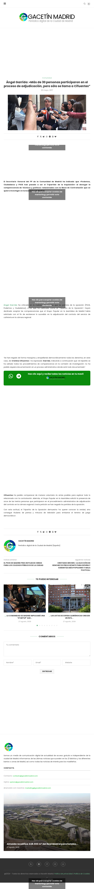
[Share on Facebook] (38, 136)
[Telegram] (39, 864)
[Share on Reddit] (44, 136)
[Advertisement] (47, 52)
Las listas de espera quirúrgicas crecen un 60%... (70, 616)
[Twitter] (31, 864)
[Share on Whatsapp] (47, 136)
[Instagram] (55, 864)
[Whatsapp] (63, 864)
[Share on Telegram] (50, 136)
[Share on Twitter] (41, 136)
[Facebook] (47, 864)
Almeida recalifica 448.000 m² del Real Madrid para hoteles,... (42, 843)
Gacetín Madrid (26, 541)
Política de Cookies (82, 873)
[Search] (84, 3)
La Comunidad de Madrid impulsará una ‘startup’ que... (25, 616)
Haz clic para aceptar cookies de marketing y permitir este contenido (47, 145)
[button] (7, 605)
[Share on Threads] (53, 136)
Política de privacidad (63, 873)
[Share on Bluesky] (55, 136)
